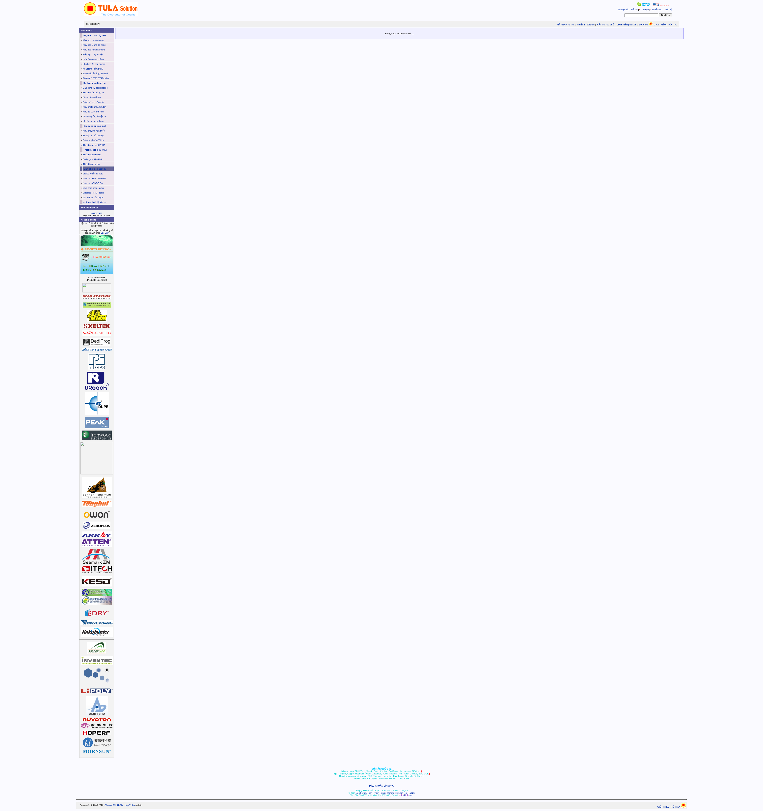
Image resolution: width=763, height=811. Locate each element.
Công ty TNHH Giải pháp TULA (120, 805)
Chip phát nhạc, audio (93, 188)
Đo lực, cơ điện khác (93, 159)
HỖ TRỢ (673, 24)
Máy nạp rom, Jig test (94, 35)
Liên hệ (668, 9)
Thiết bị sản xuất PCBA (94, 145)
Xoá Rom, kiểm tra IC (93, 69)
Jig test (571, 24)
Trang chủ (622, 9)
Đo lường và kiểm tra (94, 83)
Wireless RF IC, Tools (93, 193)
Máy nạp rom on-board (94, 49)
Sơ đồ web (657, 9)
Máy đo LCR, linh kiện (93, 111)
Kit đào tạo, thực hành (93, 121)
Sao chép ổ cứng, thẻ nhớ (95, 73)
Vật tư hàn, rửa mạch (93, 197)
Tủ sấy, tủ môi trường (93, 135)
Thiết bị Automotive (92, 154)
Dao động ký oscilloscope (95, 88)
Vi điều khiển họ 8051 (93, 173)
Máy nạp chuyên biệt (93, 54)
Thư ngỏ (644, 9)
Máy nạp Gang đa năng (94, 45)
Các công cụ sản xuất (94, 126)
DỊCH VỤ (643, 24)
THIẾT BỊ (581, 24)
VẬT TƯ (600, 24)
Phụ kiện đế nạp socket (94, 64)
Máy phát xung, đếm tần (94, 107)
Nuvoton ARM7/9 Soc (93, 183)
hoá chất (610, 24)
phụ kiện (632, 24)
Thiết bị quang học (92, 164)
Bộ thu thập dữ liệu (92, 97)
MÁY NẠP (561, 24)
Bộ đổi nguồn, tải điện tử (94, 116)
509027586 (96, 213)
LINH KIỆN (622, 24)
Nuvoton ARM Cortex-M (94, 178)
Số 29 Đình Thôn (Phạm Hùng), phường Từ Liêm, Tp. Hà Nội (385, 793)
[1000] (111, 15)
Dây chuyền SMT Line (93, 140)
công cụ (590, 24)
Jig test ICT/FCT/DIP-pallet (96, 78)
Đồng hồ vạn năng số (93, 102)
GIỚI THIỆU (659, 24)
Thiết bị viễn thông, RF (94, 92)
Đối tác (634, 9)
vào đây (105, 233)
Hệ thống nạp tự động (93, 59)
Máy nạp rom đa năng (93, 40)
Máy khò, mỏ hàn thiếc (94, 131)
